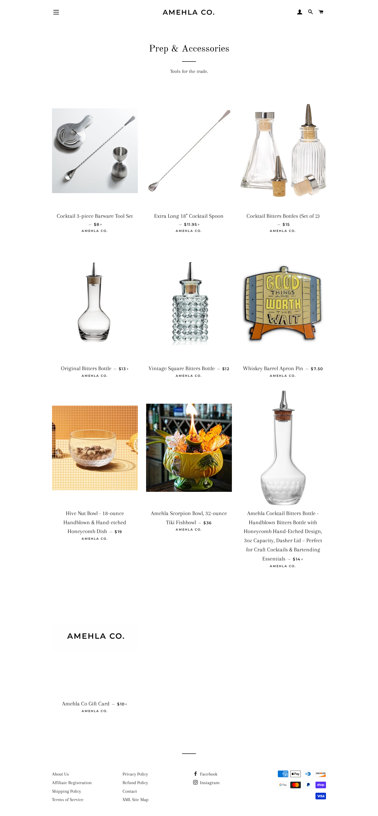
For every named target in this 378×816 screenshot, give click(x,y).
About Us (60, 774)
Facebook (208, 774)
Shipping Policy (66, 791)
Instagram (209, 782)
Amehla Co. (189, 12)
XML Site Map (136, 799)
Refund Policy (135, 782)
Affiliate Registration (72, 782)
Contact (130, 791)
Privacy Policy (135, 774)
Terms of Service (68, 799)
